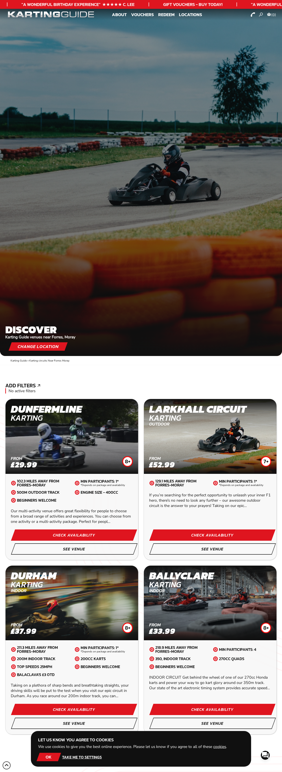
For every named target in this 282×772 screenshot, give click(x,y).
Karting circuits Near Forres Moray (49, 360)
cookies (219, 746)
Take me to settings (82, 757)
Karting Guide (19, 360)
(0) (273, 15)
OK (49, 757)
